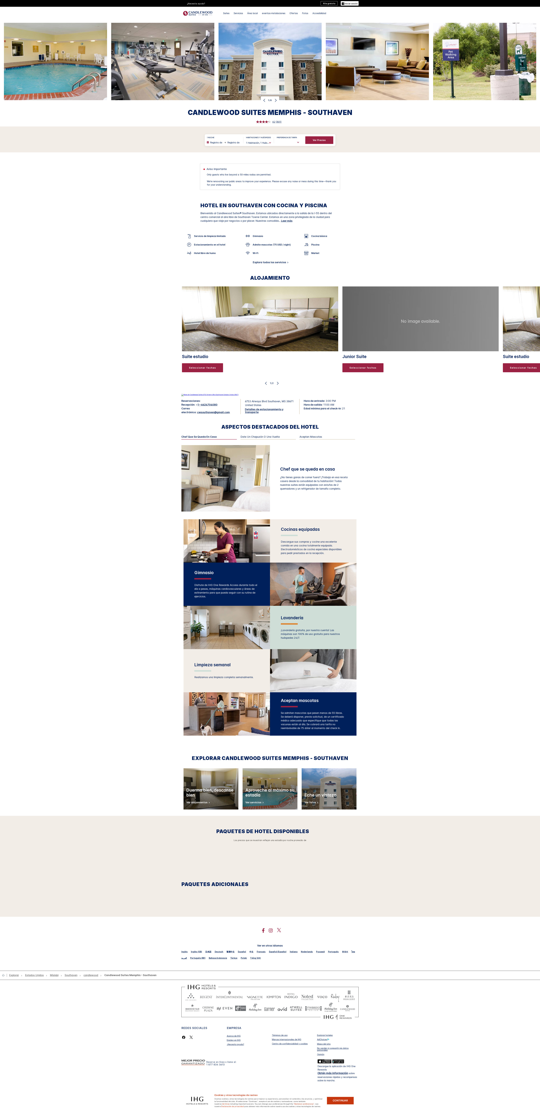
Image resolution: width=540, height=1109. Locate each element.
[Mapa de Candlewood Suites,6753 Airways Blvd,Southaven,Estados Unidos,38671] (209, 394)
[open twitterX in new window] (277, 930)
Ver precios (319, 140)
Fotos (305, 13)
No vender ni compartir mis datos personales (333, 1049)
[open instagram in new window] (269, 930)
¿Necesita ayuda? (235, 1044)
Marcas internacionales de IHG (286, 1039)
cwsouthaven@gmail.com (213, 412)
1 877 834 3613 (215, 1064)
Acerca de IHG (234, 1036)
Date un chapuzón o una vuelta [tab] (260, 436)
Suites (226, 13)
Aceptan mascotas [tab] (311, 436)
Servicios (238, 13)
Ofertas (294, 13)
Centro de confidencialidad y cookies (290, 1043)
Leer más (286, 220)
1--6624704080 (207, 404)
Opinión (320, 1054)
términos (226, 1103)
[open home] (4, 975)
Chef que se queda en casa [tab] (199, 436)
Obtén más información (333, 1073)
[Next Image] (275, 100)
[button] (350, 3)
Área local (252, 13)
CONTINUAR (340, 1100)
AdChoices (322, 1039)
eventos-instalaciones (273, 13)
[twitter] (191, 1037)
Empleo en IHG (234, 1040)
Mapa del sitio (324, 1044)
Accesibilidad (319, 13)
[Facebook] (184, 1037)
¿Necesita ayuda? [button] (196, 3)
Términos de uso (280, 1035)
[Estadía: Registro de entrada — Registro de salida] (223, 142)
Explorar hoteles (325, 1035)
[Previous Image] (264, 100)
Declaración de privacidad (232, 1106)
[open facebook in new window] (262, 930)
